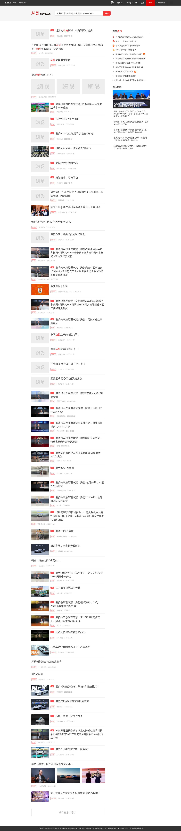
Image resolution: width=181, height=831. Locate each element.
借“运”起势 (37, 674)
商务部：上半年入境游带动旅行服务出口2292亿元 (132, 80)
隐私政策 (103, 828)
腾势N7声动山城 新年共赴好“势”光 (74, 133)
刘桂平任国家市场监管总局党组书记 (129, 67)
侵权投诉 (140, 828)
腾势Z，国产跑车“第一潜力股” (71, 749)
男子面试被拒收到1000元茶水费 (128, 63)
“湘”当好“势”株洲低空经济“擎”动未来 (51, 221)
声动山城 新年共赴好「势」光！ (68, 363)
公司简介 (74, 828)
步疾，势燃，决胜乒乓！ (69, 716)
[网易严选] (129, 2)
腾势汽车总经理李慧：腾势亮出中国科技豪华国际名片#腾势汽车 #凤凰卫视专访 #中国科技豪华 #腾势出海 (76, 271)
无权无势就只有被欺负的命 (70, 632)
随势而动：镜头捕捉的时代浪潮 (67, 234)
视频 (52, 36)
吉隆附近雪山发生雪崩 (124, 71)
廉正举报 (133, 828)
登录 (150, 3)
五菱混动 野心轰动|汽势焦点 (66, 378)
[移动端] (113, 2)
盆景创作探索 (60, 60)
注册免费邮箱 (160, 3)
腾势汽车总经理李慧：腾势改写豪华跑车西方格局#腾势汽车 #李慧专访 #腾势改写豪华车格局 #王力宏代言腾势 (76, 252)
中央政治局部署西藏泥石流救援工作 (129, 37)
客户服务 (96, 828)
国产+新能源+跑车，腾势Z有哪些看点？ (77, 686)
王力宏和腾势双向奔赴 (67, 587)
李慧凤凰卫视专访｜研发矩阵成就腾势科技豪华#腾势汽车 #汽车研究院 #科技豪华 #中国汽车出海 (76, 734)
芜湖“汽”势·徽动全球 (66, 162)
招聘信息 (89, 828)
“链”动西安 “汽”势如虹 (67, 118)
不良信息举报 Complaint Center (118, 828)
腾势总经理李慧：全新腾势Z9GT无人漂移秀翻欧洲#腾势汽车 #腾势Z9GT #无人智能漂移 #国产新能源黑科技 (77, 304)
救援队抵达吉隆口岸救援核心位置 (129, 54)
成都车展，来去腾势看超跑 (65, 545)
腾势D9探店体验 (64, 531)
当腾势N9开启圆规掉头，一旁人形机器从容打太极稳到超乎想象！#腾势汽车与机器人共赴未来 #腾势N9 (77, 516)
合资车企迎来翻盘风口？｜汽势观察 (70, 647)
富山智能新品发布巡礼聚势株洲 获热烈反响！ (75, 793)
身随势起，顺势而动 (66, 177)
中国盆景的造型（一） (65, 349)
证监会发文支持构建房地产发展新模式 (130, 58)
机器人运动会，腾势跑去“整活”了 (73, 148)
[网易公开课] (120, 2)
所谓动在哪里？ (42, 74)
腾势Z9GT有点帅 (64, 467)
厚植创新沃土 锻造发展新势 (46, 661)
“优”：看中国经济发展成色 (126, 50)
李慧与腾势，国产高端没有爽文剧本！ (52, 763)
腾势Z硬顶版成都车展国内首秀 (72, 701)
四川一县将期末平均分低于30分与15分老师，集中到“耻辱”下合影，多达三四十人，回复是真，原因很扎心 (131, 113)
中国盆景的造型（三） (65, 334)
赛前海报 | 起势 (59, 286)
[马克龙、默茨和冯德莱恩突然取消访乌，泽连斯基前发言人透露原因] (131, 99)
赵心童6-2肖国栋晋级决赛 (126, 76)
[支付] (137, 2)
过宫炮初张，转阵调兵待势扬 (74, 30)
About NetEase (65, 828)
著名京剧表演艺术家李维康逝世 (128, 45)
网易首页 (8, 3)
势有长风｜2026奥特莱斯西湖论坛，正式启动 (75, 207)
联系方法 (81, 828)
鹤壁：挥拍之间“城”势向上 (45, 560)
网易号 (34, 53)
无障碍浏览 (23, 3)
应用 (14, 3)
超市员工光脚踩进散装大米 (126, 41)
